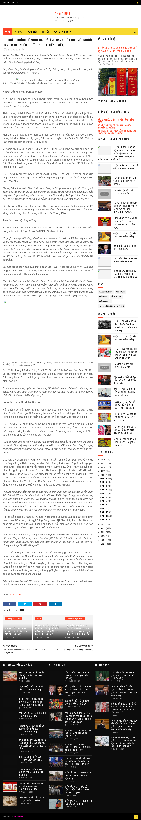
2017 (103, 463)
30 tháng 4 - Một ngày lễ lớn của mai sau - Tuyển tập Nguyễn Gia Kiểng (118, 132)
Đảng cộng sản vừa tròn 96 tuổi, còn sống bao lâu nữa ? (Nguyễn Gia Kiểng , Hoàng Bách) (32, 744)
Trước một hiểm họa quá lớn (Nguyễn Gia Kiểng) (31, 688)
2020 (103, 474)
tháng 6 (104, 497)
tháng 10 (104, 512)
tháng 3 (104, 485)
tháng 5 (104, 493)
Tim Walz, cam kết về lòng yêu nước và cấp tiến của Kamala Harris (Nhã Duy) (77, 761)
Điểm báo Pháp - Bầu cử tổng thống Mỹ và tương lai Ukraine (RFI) (77, 789)
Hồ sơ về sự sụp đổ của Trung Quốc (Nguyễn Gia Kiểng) (114, 126)
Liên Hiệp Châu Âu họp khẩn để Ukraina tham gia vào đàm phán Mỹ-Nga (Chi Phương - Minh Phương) (78, 630)
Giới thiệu (15, 3)
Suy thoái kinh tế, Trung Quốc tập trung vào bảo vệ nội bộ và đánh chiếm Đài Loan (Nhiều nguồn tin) (124, 742)
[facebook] (137, 2)
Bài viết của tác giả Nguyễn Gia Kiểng (123, 192)
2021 (103, 524)
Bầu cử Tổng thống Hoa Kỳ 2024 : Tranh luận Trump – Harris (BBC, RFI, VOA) (78, 689)
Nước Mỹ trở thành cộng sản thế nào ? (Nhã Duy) (77, 702)
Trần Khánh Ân (105, 301)
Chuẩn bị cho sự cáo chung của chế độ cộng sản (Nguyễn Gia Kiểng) (117, 49)
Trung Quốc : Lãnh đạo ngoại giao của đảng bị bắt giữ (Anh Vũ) (16, 631)
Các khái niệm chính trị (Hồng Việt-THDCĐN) (125, 260)
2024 (103, 536)
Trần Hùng (103, 296)
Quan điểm (32, 31)
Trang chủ (6, 3)
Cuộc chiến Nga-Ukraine (75, 619)
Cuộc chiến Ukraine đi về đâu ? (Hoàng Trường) (125, 167)
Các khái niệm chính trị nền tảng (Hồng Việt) (116, 120)
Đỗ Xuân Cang (116, 296)
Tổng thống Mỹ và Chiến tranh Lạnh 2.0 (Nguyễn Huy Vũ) (77, 675)
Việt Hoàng (120, 292)
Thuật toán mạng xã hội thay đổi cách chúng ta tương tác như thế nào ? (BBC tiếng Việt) (125, 353)
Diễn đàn (18, 31)
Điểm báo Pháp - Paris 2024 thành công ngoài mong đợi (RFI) (78, 775)
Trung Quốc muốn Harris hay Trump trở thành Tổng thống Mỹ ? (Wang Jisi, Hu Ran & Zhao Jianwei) (78, 717)
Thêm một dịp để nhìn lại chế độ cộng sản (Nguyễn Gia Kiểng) (31, 772)
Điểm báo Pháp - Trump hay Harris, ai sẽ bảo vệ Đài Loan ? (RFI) (78, 733)
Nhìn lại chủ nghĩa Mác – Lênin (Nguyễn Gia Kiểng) (31, 758)
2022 (103, 528)
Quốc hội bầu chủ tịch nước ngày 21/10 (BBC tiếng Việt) (124, 442)
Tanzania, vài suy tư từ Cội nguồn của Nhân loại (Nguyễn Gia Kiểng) (32, 728)
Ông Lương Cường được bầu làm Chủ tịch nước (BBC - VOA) (124, 379)
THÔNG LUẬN (62, 14)
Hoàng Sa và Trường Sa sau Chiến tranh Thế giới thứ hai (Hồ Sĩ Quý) (125, 274)
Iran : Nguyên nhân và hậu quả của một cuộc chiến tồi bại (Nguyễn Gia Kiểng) (31, 702)
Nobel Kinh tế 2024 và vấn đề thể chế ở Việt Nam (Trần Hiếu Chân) (124, 404)
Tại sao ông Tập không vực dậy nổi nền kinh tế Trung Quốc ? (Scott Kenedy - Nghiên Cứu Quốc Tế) (124, 725)
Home (7, 31)
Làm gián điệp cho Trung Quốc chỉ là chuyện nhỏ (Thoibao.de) (123, 675)
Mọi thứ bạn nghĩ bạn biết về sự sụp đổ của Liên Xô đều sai (124, 392)
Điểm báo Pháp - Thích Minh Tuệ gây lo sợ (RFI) (78, 802)
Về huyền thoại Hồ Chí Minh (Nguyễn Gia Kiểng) (32, 715)
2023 (103, 532)
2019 (103, 471)
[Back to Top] (136, 817)
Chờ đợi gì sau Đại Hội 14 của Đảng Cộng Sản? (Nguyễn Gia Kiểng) (31, 786)
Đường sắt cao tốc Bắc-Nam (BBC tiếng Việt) (125, 235)
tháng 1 (104, 478)
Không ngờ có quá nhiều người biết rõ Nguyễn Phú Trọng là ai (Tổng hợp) (125, 223)
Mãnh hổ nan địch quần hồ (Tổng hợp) (124, 247)
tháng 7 (104, 500)
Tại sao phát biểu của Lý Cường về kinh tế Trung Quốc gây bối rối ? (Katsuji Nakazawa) (125, 207)
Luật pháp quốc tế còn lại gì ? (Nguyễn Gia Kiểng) (31, 799)
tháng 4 (104, 489)
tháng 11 (104, 515)
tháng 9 (104, 508)
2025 (103, 539)
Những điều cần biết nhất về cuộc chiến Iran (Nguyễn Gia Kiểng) (32, 675)
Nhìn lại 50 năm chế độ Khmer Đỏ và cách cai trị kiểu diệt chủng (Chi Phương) (125, 326)
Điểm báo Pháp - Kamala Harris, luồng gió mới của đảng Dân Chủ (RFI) (78, 747)
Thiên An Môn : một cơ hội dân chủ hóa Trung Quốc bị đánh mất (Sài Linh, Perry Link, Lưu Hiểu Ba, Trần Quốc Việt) (117, 153)
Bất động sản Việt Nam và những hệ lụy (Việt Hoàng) (124, 181)
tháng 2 (104, 482)
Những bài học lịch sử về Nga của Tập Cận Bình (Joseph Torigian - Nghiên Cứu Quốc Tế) (124, 708)
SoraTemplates (19, 816)
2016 (103, 459)
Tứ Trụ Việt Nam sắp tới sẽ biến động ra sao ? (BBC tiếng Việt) (125, 417)
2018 (103, 467)
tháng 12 (104, 519)
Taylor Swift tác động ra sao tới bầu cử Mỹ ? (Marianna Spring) (124, 429)
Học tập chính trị (63, 31)
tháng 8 (104, 504)
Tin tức (45, 31)
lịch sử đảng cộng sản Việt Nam (111, 306)
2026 (103, 543)
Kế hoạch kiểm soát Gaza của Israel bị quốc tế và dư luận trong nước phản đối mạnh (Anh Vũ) (48, 630)
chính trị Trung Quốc (13, 619)
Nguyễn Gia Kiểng (105, 292)
